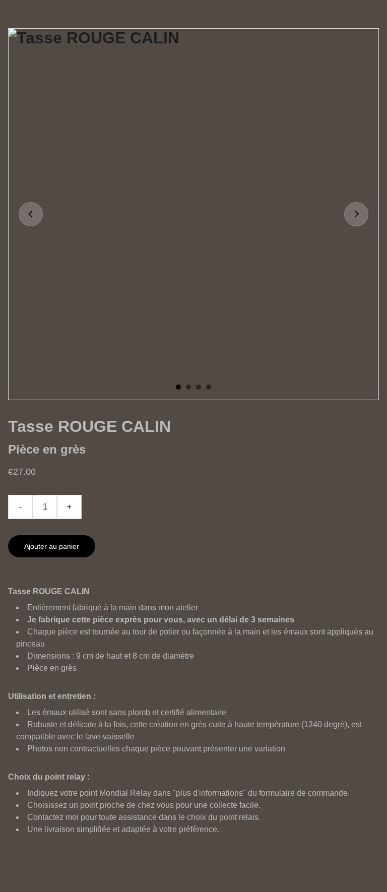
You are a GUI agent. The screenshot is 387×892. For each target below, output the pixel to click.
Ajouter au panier (51, 546)
